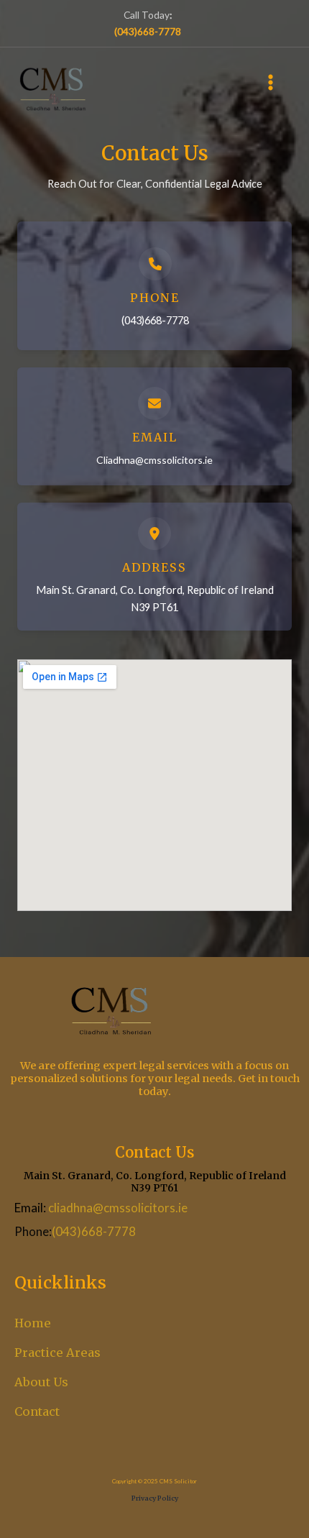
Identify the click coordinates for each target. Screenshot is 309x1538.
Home (32, 1323)
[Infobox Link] (154, 286)
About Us (41, 1382)
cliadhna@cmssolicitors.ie (118, 1207)
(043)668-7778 (94, 1231)
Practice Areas (57, 1352)
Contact (37, 1411)
